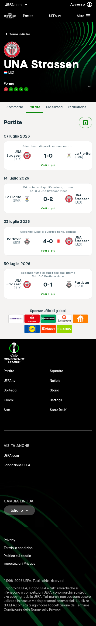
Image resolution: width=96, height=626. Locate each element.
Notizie (55, 381)
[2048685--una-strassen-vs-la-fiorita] (48, 155)
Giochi (9, 400)
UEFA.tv (10, 381)
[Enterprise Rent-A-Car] (48, 319)
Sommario (15, 107)
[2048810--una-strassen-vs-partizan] (48, 284)
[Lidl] (32, 329)
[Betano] (48, 329)
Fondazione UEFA (17, 465)
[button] (82, 15)
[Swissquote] (64, 319)
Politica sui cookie (17, 556)
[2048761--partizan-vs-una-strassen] (48, 241)
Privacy (9, 540)
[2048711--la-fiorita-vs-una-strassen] (48, 198)
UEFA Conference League (10, 15)
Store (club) (58, 410)
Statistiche (77, 107)
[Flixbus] (64, 329)
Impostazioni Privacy (19, 563)
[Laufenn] (16, 319)
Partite (34, 107)
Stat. (7, 410)
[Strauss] (32, 319)
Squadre (56, 371)
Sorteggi (10, 390)
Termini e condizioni (18, 548)
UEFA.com (11, 455)
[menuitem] (32, 15)
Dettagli (56, 400)
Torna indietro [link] (19, 33)
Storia (54, 390)
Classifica (54, 107)
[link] (28, 15)
